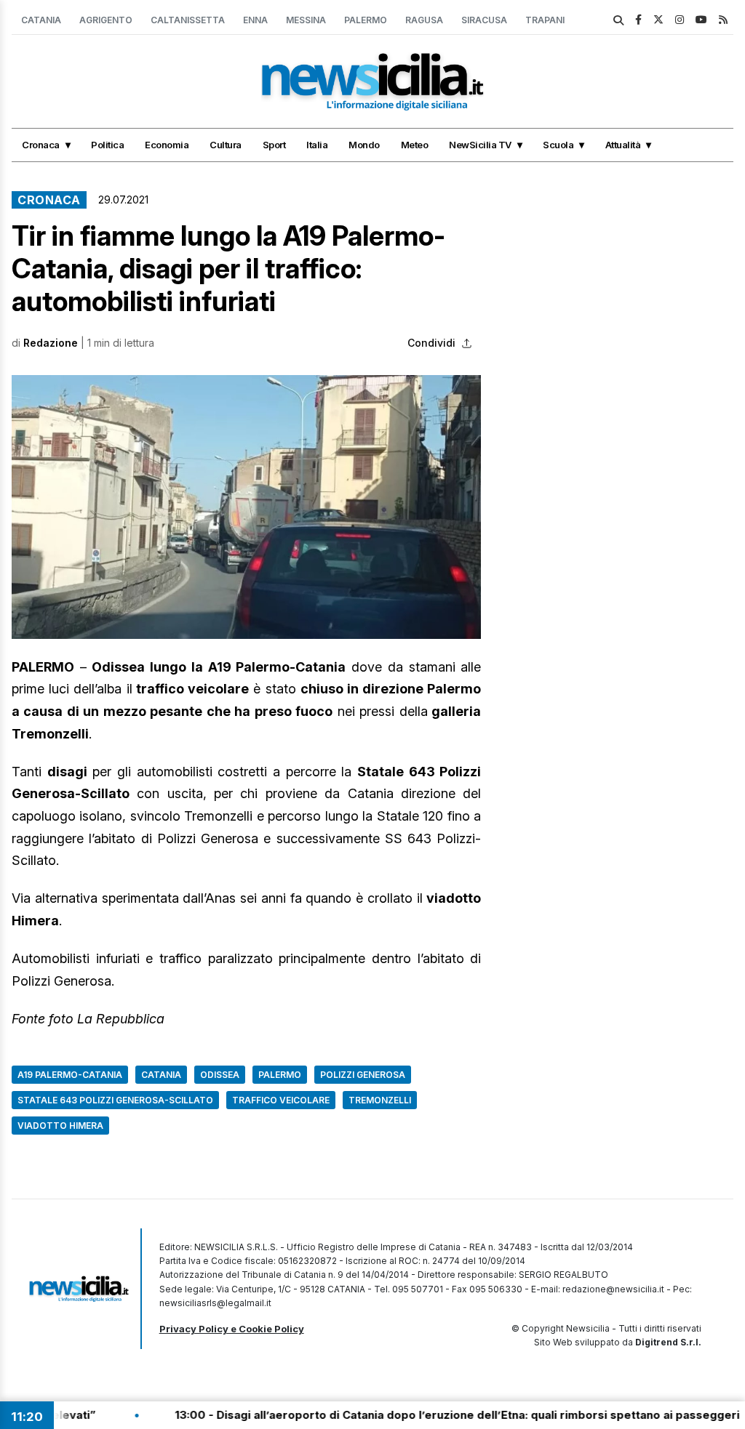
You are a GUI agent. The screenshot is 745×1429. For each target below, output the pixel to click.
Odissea (219, 1074)
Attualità (623, 144)
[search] (618, 20)
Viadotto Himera (60, 1125)
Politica (107, 144)
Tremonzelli (379, 1100)
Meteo (415, 144)
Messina (306, 20)
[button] (246, 507)
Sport (274, 144)
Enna (255, 20)
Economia (166, 144)
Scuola (558, 144)
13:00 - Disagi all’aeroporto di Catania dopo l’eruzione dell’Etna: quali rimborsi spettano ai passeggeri (420, 1415)
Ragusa (424, 20)
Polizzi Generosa (362, 1074)
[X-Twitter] (658, 19)
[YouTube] (701, 19)
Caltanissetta (188, 20)
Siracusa (484, 20)
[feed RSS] (723, 19)
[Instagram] (679, 19)
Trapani (545, 20)
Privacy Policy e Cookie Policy (231, 1329)
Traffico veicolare (281, 1100)
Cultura (226, 144)
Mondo (364, 144)
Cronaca (41, 144)
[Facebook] (638, 19)
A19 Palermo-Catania (69, 1074)
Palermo (365, 20)
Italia (316, 144)
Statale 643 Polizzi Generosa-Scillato (115, 1100)
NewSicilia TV (480, 144)
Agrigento (105, 20)
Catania (41, 20)
